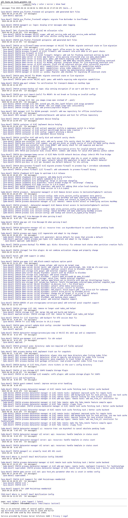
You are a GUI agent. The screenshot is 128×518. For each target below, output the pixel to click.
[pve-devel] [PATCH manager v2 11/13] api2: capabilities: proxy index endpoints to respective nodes (52, 68)
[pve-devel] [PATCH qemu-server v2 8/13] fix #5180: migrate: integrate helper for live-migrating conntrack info (58, 62)
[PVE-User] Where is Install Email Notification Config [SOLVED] (32, 457)
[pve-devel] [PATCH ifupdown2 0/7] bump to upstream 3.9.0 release (33, 173)
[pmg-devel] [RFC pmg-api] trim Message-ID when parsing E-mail (31, 216)
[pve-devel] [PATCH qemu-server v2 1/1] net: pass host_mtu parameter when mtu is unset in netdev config (54, 158)
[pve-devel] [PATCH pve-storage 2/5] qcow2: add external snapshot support (39, 271)
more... (67, 8)
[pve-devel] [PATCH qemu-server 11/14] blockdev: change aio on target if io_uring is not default (50, 293)
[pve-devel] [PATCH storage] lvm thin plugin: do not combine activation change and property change (49, 250)
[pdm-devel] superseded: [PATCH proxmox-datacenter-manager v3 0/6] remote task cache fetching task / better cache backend (63, 406)
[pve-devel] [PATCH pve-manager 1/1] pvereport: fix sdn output (31, 338)
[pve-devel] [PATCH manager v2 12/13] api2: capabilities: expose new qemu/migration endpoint (48, 70)
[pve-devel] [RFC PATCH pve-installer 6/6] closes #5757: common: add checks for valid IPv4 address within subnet (58, 151)
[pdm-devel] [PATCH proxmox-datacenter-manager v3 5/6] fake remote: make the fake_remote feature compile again (57, 402)
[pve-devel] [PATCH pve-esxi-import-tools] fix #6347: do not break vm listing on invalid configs (48, 94)
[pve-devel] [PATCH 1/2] (14, 483)
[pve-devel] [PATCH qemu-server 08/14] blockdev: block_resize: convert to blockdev (43, 288)
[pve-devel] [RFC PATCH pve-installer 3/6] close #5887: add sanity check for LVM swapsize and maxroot (53, 145)
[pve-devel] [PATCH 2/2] (14, 485)
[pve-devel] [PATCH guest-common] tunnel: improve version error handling (36, 383)
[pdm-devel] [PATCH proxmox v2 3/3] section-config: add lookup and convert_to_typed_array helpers (51, 199)
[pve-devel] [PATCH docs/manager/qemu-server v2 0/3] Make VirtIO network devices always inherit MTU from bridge (56, 154)
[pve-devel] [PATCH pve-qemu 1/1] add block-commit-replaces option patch (36, 261)
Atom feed (60, 4)
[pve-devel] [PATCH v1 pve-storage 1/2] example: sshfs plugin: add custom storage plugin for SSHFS (51, 374)
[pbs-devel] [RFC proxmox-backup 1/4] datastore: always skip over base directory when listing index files (55, 355)
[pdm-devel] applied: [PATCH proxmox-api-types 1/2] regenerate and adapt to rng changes (46, 239)
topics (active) (51, 503)
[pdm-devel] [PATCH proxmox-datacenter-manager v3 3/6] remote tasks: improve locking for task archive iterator (57, 397)
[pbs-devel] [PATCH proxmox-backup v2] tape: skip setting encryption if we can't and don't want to (49, 89)
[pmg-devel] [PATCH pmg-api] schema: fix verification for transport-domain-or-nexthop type (45, 83)
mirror (50, 4)
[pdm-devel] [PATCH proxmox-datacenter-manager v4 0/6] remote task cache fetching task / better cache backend (55, 410)
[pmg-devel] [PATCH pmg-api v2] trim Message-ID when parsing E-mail (34, 222)
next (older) (13, 501)
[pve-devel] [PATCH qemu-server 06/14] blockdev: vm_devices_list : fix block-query (43, 284)
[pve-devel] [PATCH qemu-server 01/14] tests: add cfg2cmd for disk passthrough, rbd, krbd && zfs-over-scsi (55, 267)
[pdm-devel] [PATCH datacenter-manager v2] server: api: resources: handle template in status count (49, 434)
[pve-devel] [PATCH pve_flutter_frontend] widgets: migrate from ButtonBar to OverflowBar (44, 19)
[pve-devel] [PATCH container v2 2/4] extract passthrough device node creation (41, 130)
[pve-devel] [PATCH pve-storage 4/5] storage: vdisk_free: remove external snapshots (44, 278)
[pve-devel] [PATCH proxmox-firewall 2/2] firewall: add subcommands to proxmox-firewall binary (49, 169)
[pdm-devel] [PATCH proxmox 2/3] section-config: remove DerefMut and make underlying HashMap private (52, 211)
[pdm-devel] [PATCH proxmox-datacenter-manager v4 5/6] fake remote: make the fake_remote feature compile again (57, 423)
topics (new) (37, 503)
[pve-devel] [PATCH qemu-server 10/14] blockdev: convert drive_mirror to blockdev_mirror (46, 291)
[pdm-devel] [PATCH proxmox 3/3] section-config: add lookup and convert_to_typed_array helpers (49, 213)
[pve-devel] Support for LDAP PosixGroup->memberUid (26, 489)
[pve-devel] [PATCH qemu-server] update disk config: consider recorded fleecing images (43, 325)
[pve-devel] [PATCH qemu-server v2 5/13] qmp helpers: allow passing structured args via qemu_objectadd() (54, 57)
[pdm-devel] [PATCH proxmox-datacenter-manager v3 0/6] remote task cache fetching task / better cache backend (55, 389)
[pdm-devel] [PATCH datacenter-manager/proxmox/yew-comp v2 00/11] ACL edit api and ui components (48, 333)
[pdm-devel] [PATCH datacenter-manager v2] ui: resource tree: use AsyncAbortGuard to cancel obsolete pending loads (57, 228)
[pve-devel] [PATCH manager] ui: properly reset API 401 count (31, 451)
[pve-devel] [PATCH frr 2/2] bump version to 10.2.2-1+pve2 (31, 322)
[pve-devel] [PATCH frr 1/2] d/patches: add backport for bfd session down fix (39, 318)
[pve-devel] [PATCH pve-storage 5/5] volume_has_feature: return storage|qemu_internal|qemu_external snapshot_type (59, 282)
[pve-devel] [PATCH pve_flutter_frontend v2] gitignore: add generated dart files (40, 12)
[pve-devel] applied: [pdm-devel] (21, 241)
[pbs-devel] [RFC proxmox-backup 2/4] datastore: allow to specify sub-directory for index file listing (53, 357)
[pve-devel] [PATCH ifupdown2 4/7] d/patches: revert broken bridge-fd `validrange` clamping (48, 183)
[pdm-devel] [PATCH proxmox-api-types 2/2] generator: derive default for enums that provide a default (53, 237)
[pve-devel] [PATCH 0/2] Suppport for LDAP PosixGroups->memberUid (33, 479)
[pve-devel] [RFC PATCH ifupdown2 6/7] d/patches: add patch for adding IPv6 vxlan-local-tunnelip (50, 186)
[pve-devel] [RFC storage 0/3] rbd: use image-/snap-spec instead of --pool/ (38, 100)
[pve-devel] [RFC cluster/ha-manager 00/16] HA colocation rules (32, 31)
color (41, 4)
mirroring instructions (16, 511)
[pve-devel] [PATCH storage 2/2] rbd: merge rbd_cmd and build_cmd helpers (39, 312)
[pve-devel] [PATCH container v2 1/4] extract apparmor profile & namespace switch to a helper (49, 128)
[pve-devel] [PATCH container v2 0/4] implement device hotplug (31, 124)
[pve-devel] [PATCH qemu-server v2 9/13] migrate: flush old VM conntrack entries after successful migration (56, 64)
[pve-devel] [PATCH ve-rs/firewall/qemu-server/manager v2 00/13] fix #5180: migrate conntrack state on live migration (59, 46)
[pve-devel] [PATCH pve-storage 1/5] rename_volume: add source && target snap (41, 265)
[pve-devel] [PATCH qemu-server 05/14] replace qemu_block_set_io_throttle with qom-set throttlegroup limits (56, 280)
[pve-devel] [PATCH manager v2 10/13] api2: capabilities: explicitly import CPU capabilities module (52, 66)
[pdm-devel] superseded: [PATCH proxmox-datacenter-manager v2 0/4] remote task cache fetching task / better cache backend (63, 468)
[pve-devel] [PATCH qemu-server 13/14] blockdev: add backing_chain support (39, 297)
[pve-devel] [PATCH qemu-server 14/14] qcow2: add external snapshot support (40, 299)
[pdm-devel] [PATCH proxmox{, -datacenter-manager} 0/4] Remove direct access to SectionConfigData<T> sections (55, 205)
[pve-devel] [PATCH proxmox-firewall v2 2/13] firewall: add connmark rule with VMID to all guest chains (54, 51)
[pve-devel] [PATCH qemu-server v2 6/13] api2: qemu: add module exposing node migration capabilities (52, 59)
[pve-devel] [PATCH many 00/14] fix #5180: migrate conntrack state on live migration (42, 76)
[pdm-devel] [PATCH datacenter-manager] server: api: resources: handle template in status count (48, 440)
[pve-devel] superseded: (14, 475)
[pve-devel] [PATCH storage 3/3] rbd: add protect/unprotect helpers (36, 108)
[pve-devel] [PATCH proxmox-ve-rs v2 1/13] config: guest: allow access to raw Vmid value (46, 49)
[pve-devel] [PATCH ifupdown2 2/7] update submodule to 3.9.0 (32, 179)
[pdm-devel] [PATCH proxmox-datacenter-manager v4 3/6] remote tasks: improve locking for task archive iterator (57, 417)
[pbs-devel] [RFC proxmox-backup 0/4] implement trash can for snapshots (36, 352)
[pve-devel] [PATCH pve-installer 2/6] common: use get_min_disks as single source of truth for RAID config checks (59, 143)
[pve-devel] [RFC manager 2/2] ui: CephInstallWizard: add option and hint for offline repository (50, 115)
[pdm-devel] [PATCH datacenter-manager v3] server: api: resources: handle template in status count (49, 445)
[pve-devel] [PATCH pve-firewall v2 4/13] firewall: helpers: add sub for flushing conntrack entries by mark (56, 55)
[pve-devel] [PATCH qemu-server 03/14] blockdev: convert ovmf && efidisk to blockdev (44, 273)
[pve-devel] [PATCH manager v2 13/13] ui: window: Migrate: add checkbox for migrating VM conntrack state (54, 72)
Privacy (56, 516)
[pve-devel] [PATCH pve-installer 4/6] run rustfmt (27, 147)
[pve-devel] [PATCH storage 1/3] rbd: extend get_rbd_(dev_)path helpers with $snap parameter (48, 104)
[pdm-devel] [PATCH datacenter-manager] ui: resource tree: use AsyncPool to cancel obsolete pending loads (53, 429)
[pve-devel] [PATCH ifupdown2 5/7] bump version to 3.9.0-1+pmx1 (34, 184)
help (34, 4)
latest (40, 501)
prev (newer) (28, 501)
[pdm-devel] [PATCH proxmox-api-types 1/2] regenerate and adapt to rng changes (39, 233)
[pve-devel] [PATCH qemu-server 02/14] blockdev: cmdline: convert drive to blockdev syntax (47, 269)
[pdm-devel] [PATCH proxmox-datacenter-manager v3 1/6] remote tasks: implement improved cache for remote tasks (57, 393)
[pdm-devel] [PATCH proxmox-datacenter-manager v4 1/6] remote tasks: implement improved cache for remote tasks (57, 414)
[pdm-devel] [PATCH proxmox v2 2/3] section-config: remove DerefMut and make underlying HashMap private (54, 198)
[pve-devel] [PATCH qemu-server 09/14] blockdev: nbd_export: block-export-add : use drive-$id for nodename (55, 290)
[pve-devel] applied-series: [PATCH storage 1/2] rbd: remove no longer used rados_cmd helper (48, 314)
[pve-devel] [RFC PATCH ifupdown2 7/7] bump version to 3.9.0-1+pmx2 (36, 188)
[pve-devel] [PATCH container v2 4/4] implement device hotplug (33, 134)
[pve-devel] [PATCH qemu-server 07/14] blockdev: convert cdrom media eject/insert (43, 286)
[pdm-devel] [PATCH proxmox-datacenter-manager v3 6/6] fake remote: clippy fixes (42, 404)
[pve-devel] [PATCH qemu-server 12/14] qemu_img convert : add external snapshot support (46, 295)
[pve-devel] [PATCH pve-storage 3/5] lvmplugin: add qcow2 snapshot (35, 275)
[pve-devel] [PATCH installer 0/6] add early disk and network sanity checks (38, 138)
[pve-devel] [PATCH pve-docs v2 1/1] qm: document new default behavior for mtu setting (45, 162)
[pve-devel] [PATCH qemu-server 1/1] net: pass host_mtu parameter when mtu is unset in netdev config (50, 472)
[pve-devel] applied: (13, 16)
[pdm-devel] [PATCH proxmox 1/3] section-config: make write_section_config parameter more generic (51, 209)
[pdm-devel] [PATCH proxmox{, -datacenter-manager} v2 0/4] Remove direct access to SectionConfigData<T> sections (56, 192)
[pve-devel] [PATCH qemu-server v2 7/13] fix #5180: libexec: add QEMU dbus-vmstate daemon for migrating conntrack (59, 61)
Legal (65, 516)
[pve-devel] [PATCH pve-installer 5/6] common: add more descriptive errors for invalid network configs (53, 149)
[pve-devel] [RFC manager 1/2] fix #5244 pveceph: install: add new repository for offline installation (51, 111)
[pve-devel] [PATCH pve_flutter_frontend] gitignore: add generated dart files (39, 40)
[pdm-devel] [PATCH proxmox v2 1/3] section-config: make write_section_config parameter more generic (52, 196)
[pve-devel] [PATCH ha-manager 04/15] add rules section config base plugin (39, 36)
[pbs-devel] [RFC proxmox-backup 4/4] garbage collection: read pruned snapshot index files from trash (53, 361)
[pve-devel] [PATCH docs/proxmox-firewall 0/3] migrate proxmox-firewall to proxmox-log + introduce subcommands (55, 166)
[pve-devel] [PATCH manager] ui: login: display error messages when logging (38, 25)
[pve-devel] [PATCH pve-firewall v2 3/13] (23, 53)
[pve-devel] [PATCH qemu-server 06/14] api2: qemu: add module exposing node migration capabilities (51, 79)
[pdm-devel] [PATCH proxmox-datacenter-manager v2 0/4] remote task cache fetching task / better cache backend (55, 462)
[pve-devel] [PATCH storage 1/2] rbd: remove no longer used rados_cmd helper (38, 308)
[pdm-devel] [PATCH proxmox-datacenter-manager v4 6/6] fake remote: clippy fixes (42, 425)
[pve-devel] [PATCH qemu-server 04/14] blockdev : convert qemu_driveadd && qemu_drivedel (46, 276)
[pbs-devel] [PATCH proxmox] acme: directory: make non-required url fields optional (42, 346)
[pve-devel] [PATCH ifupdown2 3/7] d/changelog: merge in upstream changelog (40, 181)
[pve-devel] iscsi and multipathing (18, 378)
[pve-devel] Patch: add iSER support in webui (23, 256)
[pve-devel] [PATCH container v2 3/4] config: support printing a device (38, 132)
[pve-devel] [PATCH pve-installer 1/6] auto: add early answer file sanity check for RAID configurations (54, 141)
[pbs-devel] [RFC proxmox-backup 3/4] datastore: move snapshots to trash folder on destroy (47, 359)
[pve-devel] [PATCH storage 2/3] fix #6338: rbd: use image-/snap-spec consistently (43, 106)
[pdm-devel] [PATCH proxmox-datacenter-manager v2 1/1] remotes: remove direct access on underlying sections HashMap (60, 201)
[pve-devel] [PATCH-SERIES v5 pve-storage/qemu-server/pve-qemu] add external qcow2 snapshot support (50, 303)
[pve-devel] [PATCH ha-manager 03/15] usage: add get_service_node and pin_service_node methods (49, 34)
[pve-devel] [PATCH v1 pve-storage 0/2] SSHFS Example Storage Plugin (34, 370)
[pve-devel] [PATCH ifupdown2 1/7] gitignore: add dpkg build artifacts (37, 177)
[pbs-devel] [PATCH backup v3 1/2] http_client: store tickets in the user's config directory (46, 365)
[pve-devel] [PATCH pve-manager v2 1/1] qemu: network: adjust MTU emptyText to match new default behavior (55, 160)
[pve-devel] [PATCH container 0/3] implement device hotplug (30, 119)
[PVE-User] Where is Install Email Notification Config (27, 494)
